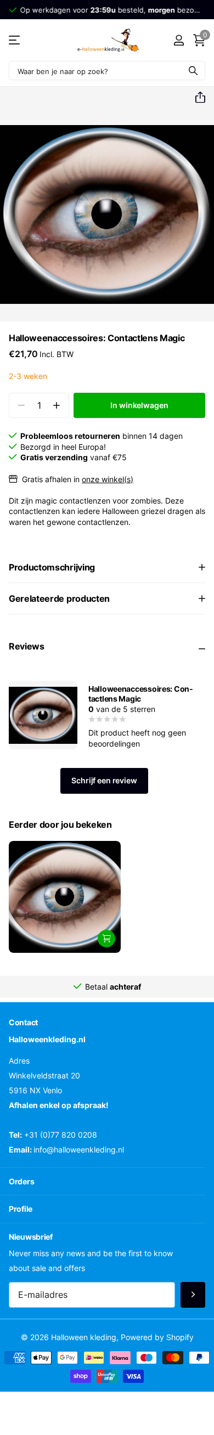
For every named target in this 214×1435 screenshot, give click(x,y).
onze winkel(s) (107, 479)
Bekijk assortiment (15, 40)
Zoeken (193, 70)
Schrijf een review (104, 780)
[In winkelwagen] (106, 938)
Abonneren (193, 1295)
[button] (196, 97)
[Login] (178, 40)
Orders (21, 1180)
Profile (20, 1208)
